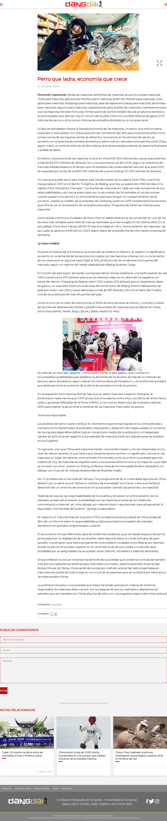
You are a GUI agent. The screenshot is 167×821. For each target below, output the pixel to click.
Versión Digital (41, 788)
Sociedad (56, 604)
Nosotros (6, 788)
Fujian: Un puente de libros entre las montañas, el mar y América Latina (22, 754)
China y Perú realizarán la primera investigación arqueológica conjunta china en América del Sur (139, 755)
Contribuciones (23, 788)
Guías (55, 788)
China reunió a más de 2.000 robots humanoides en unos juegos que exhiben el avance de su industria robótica (82, 755)
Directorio (66, 788)
